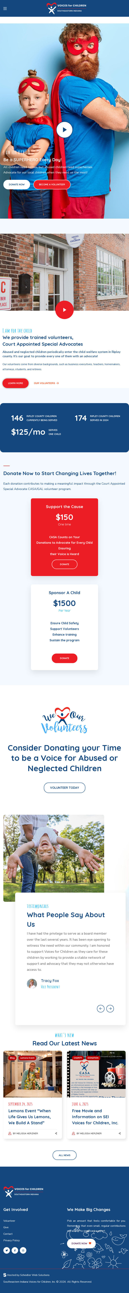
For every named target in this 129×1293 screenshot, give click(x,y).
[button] (16, 184)
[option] (70, 958)
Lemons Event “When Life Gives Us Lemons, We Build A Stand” (29, 1116)
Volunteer (9, 1221)
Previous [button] (100, 1008)
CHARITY (78, 1058)
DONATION (93, 1058)
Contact (8, 1234)
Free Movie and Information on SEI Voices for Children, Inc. (95, 1116)
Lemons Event (27, 1058)
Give (6, 1227)
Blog (12, 1058)
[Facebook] (15, 1250)
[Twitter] (6, 1250)
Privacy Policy (11, 1240)
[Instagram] (23, 1250)
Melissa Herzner (27, 1133)
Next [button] (110, 1008)
